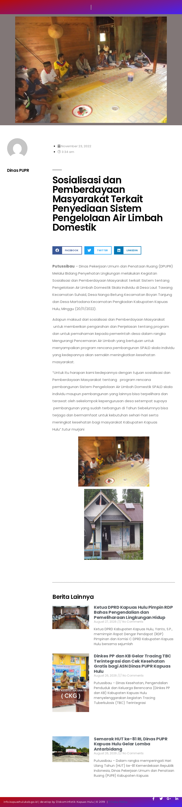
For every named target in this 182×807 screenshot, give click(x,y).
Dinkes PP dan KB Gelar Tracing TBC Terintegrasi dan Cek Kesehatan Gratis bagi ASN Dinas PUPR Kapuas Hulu (132, 663)
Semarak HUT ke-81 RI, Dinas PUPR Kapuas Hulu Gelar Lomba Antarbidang (130, 744)
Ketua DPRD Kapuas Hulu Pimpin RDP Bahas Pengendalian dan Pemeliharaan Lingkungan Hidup (133, 612)
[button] (67, 250)
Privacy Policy (117, 801)
